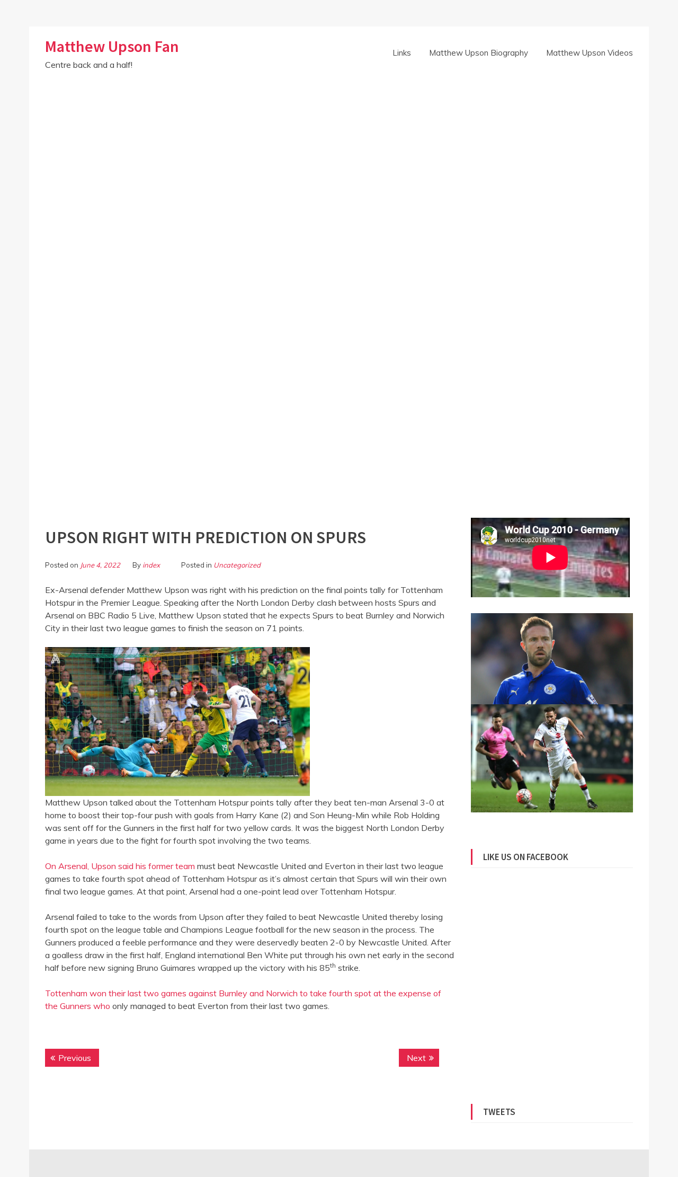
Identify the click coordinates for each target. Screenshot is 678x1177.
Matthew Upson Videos (589, 53)
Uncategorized (237, 565)
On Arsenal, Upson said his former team (120, 866)
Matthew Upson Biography (478, 53)
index (151, 565)
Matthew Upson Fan (112, 46)
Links (401, 53)
